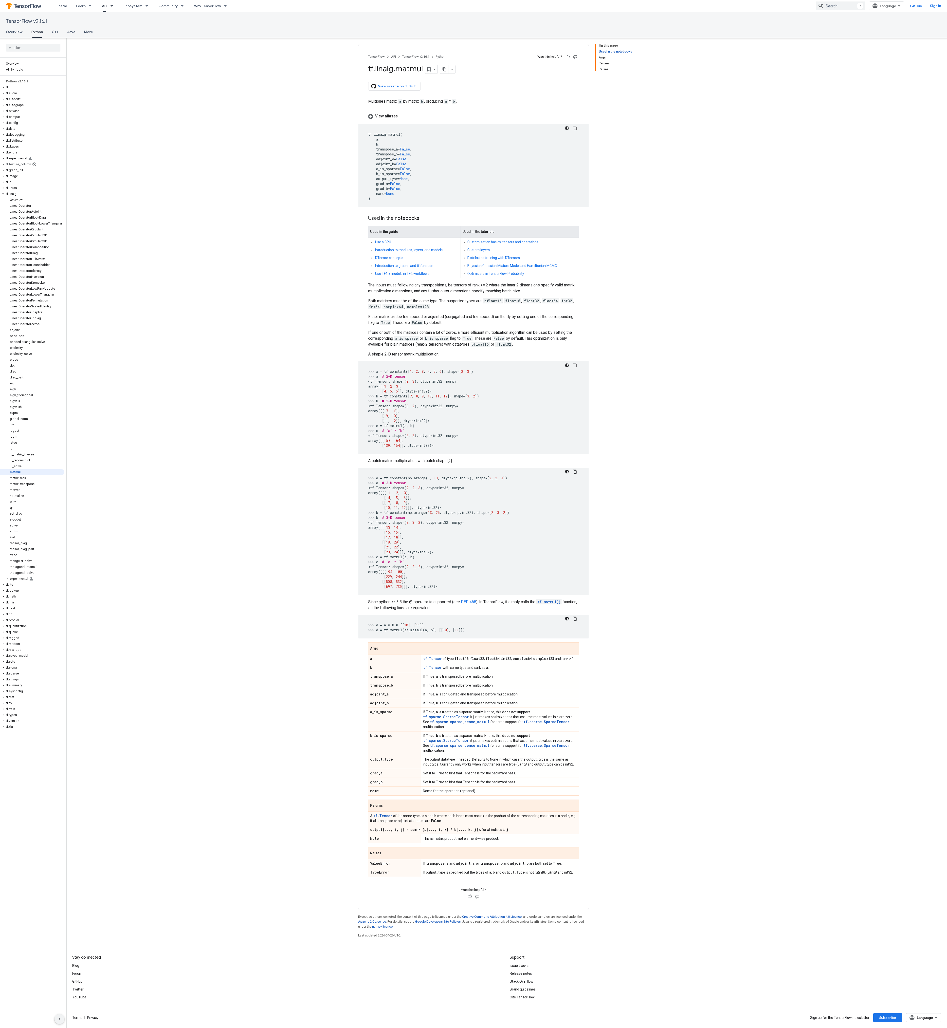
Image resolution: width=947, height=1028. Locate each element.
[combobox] (840, 5)
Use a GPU (383, 242)
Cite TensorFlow (522, 997)
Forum (77, 973)
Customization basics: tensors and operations (502, 242)
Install (62, 6)
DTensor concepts (389, 258)
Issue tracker (520, 966)
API (104, 6)
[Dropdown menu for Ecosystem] (148, 6)
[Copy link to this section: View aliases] (403, 116)
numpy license (382, 926)
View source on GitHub (397, 86)
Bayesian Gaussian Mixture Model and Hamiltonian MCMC (512, 266)
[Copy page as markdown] (444, 69)
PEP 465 (468, 601)
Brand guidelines (523, 989)
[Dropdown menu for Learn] (91, 6)
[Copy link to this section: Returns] (388, 806)
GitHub (916, 6)
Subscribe (887, 1017)
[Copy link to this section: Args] (383, 649)
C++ (55, 32)
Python (37, 32)
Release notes (521, 973)
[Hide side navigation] (59, 1019)
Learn (81, 6)
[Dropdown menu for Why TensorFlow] (227, 6)
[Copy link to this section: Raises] (386, 854)
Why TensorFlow (207, 6)
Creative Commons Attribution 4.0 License (492, 916)
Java (71, 32)
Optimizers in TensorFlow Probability (495, 274)
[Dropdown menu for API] (113, 6)
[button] (32, 87)
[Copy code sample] (575, 128)
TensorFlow (376, 56)
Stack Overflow (521, 981)
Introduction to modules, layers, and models (409, 250)
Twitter (78, 989)
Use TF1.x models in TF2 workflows (402, 274)
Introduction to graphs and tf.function (404, 266)
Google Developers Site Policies (438, 921)
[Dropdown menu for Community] (184, 6)
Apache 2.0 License (372, 921)
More (88, 32)
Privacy (92, 1018)
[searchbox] (33, 48)
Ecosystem (133, 6)
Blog (75, 966)
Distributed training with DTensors (493, 258)
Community (168, 6)
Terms (77, 1018)
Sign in (935, 6)
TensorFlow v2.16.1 (26, 21)
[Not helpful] (575, 56)
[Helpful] (567, 56)
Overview (14, 32)
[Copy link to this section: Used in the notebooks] (424, 219)
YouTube (79, 997)
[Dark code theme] (567, 128)
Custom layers (478, 250)
